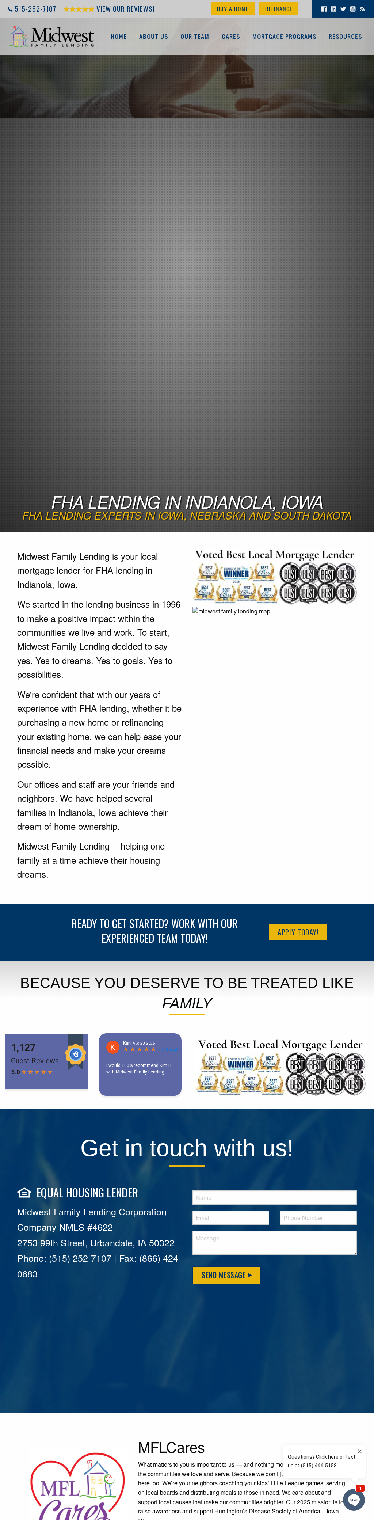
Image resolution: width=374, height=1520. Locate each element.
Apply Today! (298, 932)
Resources (345, 36)
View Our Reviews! (124, 8)
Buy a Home (232, 8)
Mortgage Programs (284, 36)
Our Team (194, 36)
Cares (231, 36)
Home (119, 36)
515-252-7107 (35, 8)
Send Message (225, 1274)
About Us (153, 36)
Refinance (278, 8)
